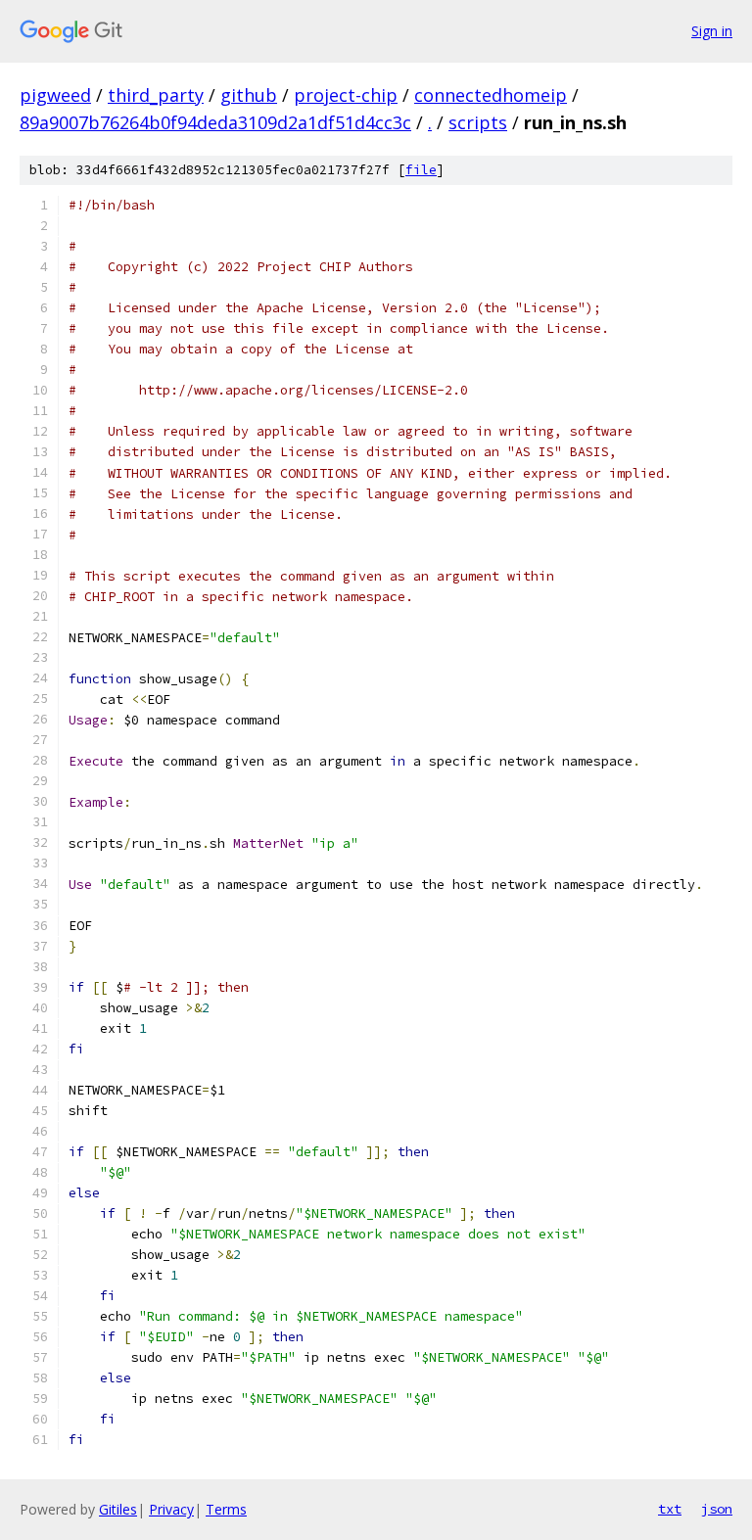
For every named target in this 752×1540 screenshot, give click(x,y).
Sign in (711, 31)
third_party (156, 95)
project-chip (346, 95)
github (248, 95)
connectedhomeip (490, 95)
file (421, 170)
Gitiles (118, 1509)
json (716, 1508)
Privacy (171, 1509)
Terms (226, 1509)
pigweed (55, 95)
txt (670, 1508)
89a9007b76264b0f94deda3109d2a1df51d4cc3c (215, 122)
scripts (477, 122)
